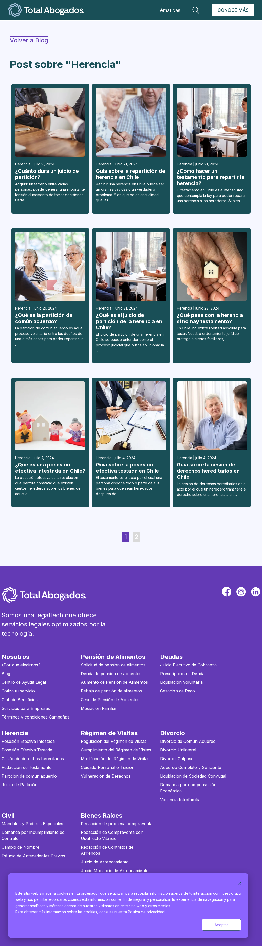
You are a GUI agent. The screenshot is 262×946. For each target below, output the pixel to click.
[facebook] (226, 592)
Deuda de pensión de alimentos (111, 673)
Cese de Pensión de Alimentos (110, 699)
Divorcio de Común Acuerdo (188, 741)
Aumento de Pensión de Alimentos (114, 682)
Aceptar (221, 924)
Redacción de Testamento (27, 767)
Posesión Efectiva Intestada (28, 741)
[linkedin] (255, 592)
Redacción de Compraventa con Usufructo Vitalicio (112, 835)
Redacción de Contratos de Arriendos (107, 850)
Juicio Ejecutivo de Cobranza (188, 664)
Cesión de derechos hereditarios (33, 758)
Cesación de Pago (177, 690)
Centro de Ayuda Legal (24, 682)
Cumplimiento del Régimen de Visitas (116, 750)
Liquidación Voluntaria (181, 682)
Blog (6, 673)
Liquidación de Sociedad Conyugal (193, 776)
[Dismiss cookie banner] (239, 883)
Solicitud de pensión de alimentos (113, 664)
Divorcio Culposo (177, 758)
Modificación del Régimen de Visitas (115, 758)
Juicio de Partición (19, 784)
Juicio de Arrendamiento (105, 861)
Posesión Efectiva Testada (27, 750)
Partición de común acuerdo (29, 776)
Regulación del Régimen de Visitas (113, 741)
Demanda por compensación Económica (188, 787)
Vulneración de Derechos (105, 776)
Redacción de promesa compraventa (116, 823)
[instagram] (241, 592)
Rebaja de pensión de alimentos (111, 690)
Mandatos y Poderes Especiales (32, 823)
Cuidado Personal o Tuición (107, 767)
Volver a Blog (29, 40)
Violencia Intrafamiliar (181, 799)
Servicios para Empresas (26, 708)
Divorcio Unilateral (178, 750)
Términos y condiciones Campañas (35, 717)
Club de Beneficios (20, 699)
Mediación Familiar (99, 708)
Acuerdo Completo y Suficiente (190, 767)
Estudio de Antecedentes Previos (33, 855)
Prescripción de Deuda (182, 673)
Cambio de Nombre (20, 847)
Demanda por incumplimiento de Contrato (33, 835)
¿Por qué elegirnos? (21, 664)
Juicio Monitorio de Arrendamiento (115, 870)
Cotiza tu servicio (18, 690)
